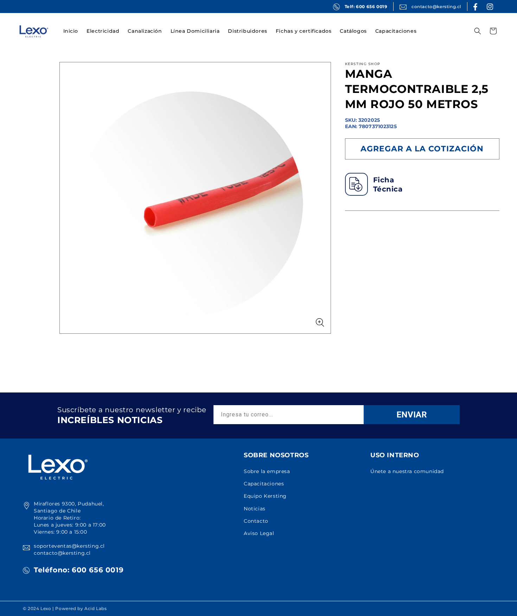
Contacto (256, 521)
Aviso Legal (259, 533)
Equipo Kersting (265, 496)
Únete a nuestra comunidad (407, 471)
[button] (102, 31)
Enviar (411, 415)
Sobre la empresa (267, 471)
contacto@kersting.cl (436, 6)
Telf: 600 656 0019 (366, 6)
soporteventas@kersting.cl (69, 546)
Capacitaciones (264, 483)
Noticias (255, 508)
